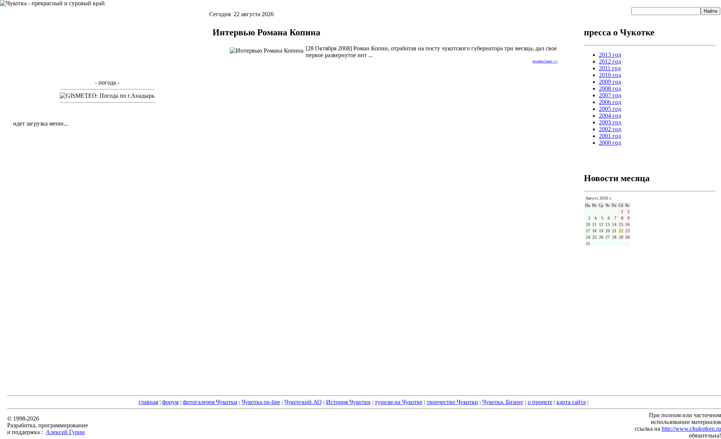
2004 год (610, 115)
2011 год (610, 68)
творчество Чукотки (452, 402)
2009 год (610, 82)
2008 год (610, 88)
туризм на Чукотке (398, 402)
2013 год (610, 54)
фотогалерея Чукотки (210, 402)
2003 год (610, 122)
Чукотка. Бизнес (502, 402)
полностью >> (545, 61)
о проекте (540, 402)
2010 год (610, 75)
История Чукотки (348, 402)
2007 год (610, 95)
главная (148, 402)
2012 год (610, 61)
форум (170, 402)
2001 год (610, 136)
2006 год (610, 102)
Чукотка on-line (260, 402)
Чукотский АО (303, 402)
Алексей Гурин (65, 432)
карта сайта (571, 402)
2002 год (610, 129)
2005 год (610, 109)
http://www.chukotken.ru (691, 428)
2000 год (610, 142)
